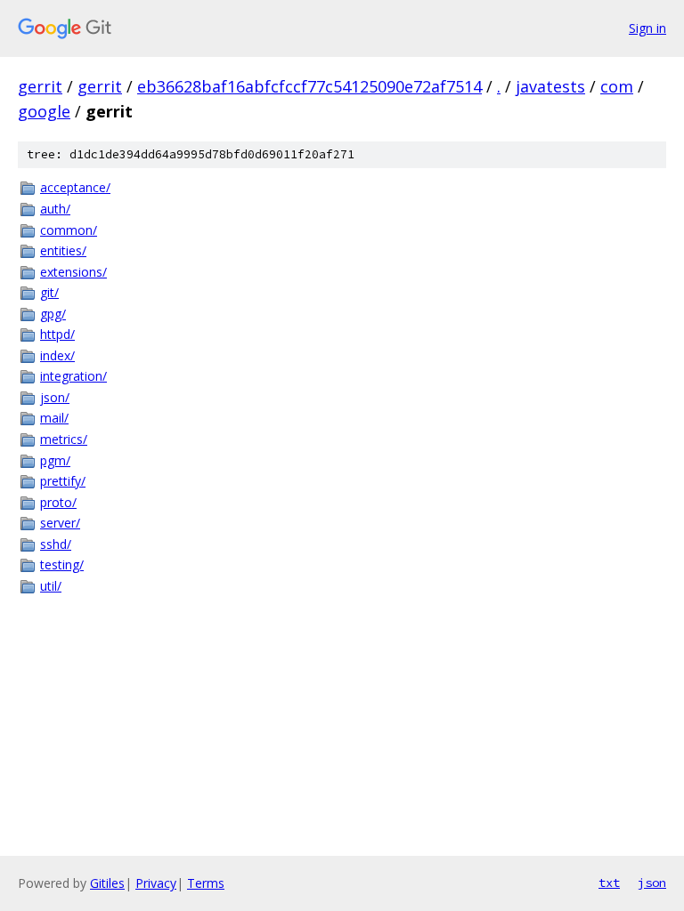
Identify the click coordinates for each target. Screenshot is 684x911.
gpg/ (53, 313)
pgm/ (55, 460)
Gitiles (107, 883)
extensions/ (73, 271)
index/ (57, 355)
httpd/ (57, 334)
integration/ (73, 375)
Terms (205, 883)
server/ (60, 522)
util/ (50, 585)
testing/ (62, 564)
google (44, 111)
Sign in (647, 28)
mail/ (54, 417)
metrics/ (63, 439)
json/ (54, 397)
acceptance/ (75, 187)
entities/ (63, 250)
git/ (49, 292)
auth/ (55, 208)
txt (609, 883)
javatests (550, 86)
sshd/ (55, 544)
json (652, 883)
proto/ (58, 502)
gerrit (40, 86)
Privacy (155, 883)
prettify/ (63, 480)
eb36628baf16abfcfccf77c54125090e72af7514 (309, 86)
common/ (68, 230)
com (616, 86)
